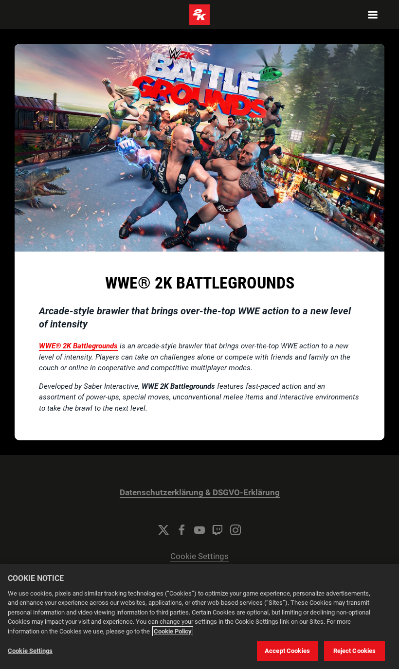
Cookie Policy (173, 631)
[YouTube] (199, 529)
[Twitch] (217, 529)
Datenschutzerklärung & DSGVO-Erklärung (200, 492)
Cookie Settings (199, 556)
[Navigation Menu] (373, 14)
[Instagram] (235, 529)
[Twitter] (163, 529)
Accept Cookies (287, 650)
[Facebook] (181, 529)
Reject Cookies (354, 650)
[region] (199, 616)
